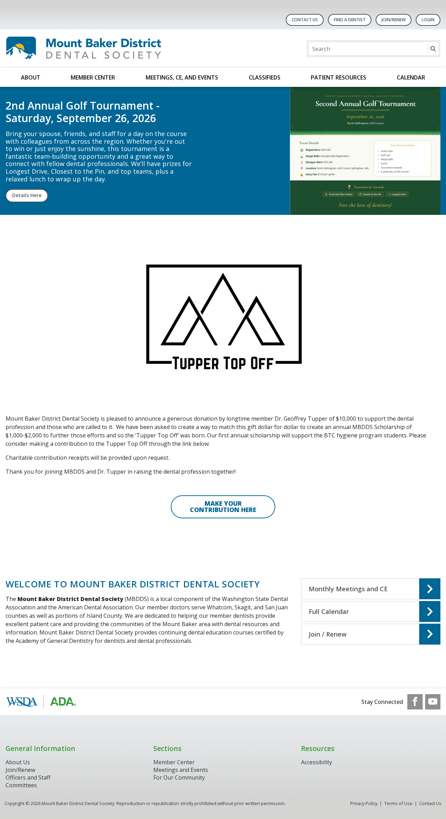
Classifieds (264, 77)
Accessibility (316, 762)
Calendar (411, 77)
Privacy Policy (363, 803)
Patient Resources (338, 77)
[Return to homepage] (96, 48)
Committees (21, 785)
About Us (18, 762)
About (30, 77)
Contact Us (305, 20)
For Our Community (179, 777)
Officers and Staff (28, 777)
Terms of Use (398, 803)
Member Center (93, 77)
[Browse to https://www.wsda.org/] (41, 701)
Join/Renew (394, 20)
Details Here (26, 195)
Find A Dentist (350, 20)
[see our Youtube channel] (432, 701)
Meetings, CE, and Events (182, 77)
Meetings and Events (180, 770)
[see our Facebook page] (415, 701)
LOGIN (428, 20)
